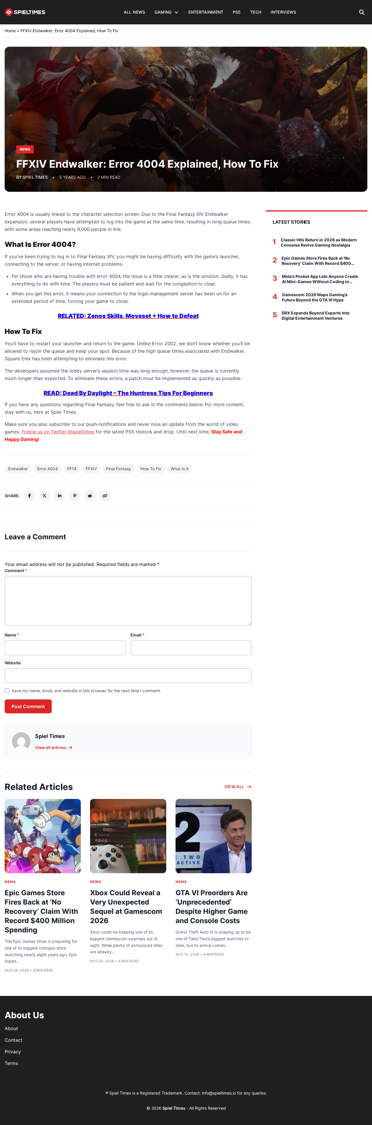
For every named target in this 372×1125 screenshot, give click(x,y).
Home (10, 30)
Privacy (13, 1052)
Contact (13, 1040)
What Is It (180, 468)
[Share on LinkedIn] (59, 496)
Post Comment (28, 706)
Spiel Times (174, 1108)
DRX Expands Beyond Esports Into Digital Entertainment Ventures (316, 315)
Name (12, 634)
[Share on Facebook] (29, 496)
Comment (16, 570)
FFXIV (91, 468)
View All (234, 786)
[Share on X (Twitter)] (44, 496)
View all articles (50, 747)
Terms (11, 1063)
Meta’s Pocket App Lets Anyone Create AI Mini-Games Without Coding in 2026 (320, 279)
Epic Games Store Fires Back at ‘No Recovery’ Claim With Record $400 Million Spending (41, 911)
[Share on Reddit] (90, 496)
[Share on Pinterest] (75, 496)
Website (13, 662)
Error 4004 (47, 468)
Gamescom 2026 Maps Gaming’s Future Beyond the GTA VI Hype (315, 297)
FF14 (71, 468)
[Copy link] (105, 496)
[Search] (362, 12)
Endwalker (18, 468)
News (10, 882)
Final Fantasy (118, 468)
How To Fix (150, 468)
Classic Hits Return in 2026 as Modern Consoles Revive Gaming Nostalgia (319, 242)
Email (137, 634)
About (11, 1028)
